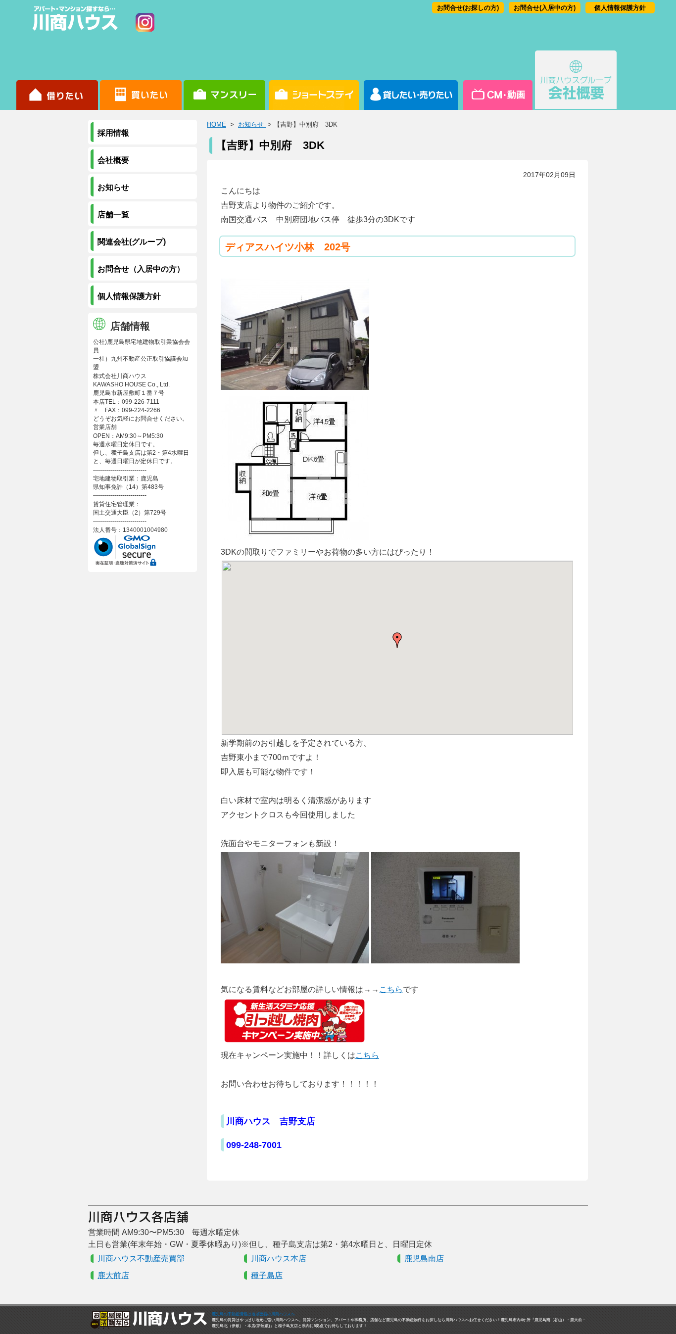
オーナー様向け (411, 80)
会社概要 (576, 80)
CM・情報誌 (497, 80)
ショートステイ (314, 80)
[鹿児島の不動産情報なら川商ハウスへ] (73, 32)
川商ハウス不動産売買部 (141, 1258)
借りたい (57, 80)
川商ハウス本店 (278, 1258)
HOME (216, 124)
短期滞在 (224, 80)
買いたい (141, 80)
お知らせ (252, 124)
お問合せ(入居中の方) (545, 7)
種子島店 (267, 1275)
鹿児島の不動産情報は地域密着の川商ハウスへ (253, 1314)
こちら (391, 989)
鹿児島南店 (424, 1258)
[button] (397, 640)
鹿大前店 (113, 1275)
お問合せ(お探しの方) (468, 7)
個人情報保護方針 (620, 7)
